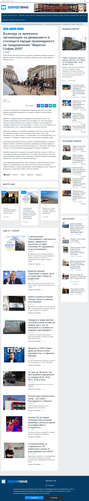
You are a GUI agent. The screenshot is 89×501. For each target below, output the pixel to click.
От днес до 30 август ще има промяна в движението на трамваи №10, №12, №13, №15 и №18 (41, 376)
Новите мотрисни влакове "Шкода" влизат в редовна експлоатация (40, 299)
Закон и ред (83, 15)
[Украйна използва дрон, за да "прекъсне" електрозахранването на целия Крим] (66, 170)
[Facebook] (80, 1)
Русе (71, 242)
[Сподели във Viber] (46, 105)
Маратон (15, 174)
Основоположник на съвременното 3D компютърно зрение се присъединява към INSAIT (40, 448)
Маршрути (39, 174)
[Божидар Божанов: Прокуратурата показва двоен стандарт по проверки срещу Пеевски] (66, 181)
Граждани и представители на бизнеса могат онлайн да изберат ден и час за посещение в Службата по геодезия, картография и (41, 325)
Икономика (22, 15)
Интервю (49, 15)
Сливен (72, 256)
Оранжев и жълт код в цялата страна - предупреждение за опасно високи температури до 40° (79, 104)
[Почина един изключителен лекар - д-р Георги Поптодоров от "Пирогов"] (14, 402)
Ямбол (74, 151)
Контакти (51, 485)
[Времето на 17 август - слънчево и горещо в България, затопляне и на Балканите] (49, 197)
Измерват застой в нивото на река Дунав (78, 240)
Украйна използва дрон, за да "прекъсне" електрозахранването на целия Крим (79, 170)
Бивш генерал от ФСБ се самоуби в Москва (79, 127)
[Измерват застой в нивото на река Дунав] (65, 241)
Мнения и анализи (41, 15)
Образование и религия (8, 19)
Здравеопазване (74, 15)
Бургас (72, 270)
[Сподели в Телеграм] (50, 105)
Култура (17, 19)
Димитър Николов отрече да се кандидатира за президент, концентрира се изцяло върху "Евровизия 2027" (77, 264)
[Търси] (85, 1)
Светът (15, 15)
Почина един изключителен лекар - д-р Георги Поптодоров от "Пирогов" (41, 398)
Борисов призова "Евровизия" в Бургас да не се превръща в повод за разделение (41, 275)
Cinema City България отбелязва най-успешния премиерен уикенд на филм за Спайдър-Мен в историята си (41, 422)
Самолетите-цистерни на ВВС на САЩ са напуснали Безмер (79, 147)
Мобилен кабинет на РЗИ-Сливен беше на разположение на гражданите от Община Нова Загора (78, 251)
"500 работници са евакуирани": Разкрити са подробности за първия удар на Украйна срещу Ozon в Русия (79, 195)
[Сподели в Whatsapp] (54, 105)
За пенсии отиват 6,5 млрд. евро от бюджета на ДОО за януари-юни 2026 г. (78, 277)
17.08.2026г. (78, 234)
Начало (3, 24)
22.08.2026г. (71, 80)
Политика (4, 15)
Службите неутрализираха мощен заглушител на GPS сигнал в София (10, 211)
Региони (22, 19)
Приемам (34, 498)
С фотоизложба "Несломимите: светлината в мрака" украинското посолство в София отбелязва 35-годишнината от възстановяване (29, 213)
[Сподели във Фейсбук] (38, 105)
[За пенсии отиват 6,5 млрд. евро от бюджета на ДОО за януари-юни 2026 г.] (65, 277)
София (13, 24)
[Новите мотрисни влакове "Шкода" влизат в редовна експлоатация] (14, 303)
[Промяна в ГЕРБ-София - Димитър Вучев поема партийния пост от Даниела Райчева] (14, 354)
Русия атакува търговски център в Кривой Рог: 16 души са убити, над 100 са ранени (78, 117)
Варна (71, 234)
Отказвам (53, 498)
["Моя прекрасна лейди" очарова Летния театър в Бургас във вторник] (65, 291)
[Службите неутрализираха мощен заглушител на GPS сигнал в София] (10, 197)
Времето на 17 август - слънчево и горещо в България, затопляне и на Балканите (49, 211)
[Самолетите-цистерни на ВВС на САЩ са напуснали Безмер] (66, 148)
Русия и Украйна (77, 122)
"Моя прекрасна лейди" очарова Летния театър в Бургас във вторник (77, 290)
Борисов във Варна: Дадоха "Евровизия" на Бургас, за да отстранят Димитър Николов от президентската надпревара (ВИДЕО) (77, 228)
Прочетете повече (34, 264)
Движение (30, 174)
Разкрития (67, 15)
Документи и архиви (57, 15)
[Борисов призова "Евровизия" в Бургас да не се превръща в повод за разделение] (14, 277)
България (10, 15)
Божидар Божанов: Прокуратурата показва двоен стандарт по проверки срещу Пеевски (78, 182)
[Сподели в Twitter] (42, 105)
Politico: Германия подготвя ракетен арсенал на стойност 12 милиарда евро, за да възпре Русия (74, 61)
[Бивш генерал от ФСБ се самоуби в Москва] (66, 128)
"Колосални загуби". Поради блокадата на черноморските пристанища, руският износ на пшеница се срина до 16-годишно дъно (78, 90)
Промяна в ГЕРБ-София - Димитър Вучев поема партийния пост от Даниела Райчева (41, 352)
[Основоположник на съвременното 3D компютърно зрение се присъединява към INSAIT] (14, 450)
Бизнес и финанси (31, 15)
